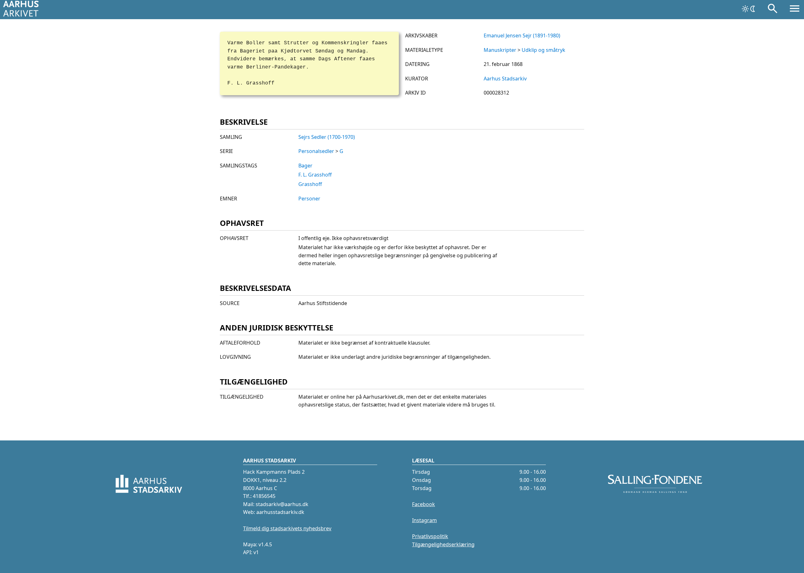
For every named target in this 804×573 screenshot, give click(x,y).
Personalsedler (316, 151)
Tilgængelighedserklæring (443, 544)
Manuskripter (500, 49)
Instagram (424, 520)
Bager (305, 165)
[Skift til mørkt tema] (749, 8)
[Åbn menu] (794, 10)
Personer (309, 198)
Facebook (423, 504)
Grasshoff (310, 184)
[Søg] (772, 10)
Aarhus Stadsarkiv (505, 78)
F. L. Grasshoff (315, 174)
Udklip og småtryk (543, 49)
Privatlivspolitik (430, 536)
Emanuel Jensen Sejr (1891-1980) (522, 35)
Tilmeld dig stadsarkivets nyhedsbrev (287, 528)
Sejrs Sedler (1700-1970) (326, 137)
